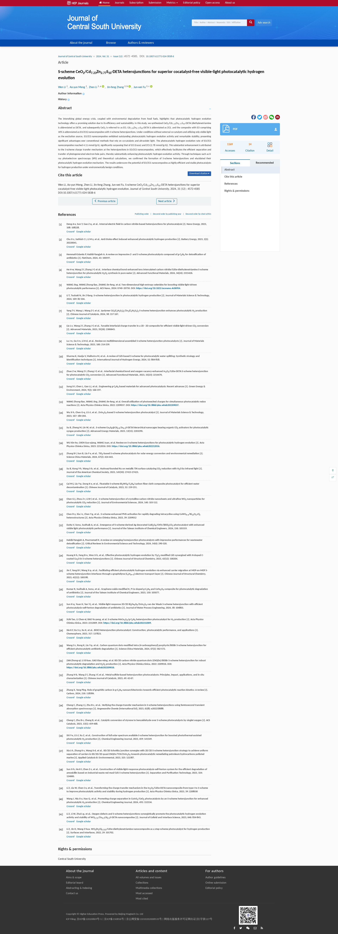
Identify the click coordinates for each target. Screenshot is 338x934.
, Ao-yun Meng (77, 87)
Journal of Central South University (75, 56)
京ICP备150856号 (114, 919)
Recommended (265, 163)
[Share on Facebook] (253, 117)
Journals (119, 2)
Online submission (215, 882)
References (230, 183)
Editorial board (74, 882)
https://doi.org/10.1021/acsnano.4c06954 (158, 288)
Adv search (264, 22)
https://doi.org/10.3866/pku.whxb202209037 (155, 405)
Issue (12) (118, 56)
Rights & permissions (236, 191)
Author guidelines (215, 877)
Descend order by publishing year (167, 214)
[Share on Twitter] (259, 117)
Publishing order (142, 214)
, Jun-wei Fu (139, 87)
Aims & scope (74, 877)
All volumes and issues (148, 877)
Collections (142, 882)
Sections (235, 163)
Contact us (72, 893)
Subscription (136, 2)
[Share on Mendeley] (277, 117)
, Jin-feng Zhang (114, 87)
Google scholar (83, 231)
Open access (212, 2)
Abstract (229, 169)
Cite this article (233, 176)
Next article (165, 201)
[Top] (332, 470)
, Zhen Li (92, 87)
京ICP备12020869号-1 (89, 919)
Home (105, 2)
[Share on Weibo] (265, 117)
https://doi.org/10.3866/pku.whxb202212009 (127, 623)
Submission (155, 2)
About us (230, 2)
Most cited (142, 898)
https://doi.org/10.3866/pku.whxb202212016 (135, 446)
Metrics (171, 2)
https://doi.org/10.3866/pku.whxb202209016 (90, 667)
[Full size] (332, 477)
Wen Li (62, 87)
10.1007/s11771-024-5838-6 (160, 56)
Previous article (106, 201)
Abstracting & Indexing (79, 888)
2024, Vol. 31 (102, 56)
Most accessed (144, 893)
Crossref (70, 231)
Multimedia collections (149, 888)
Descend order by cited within (198, 214)
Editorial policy (191, 2)
